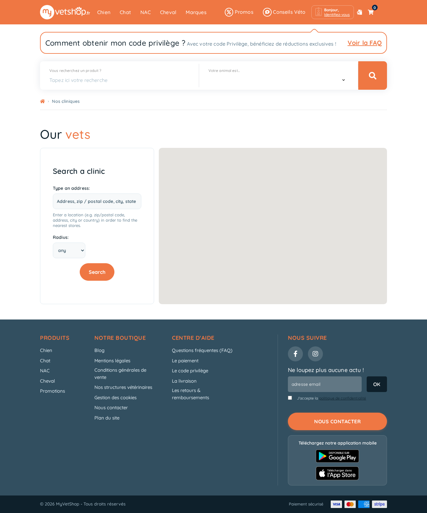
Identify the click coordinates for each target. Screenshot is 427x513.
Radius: (60, 237)
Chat (125, 12)
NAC (145, 12)
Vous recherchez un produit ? (75, 70)
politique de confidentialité (342, 398)
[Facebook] (295, 353)
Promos (243, 12)
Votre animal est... (224, 70)
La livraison (184, 381)
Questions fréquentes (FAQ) (202, 350)
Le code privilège (190, 371)
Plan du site (106, 418)
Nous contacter (111, 407)
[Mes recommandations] (359, 12)
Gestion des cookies (115, 397)
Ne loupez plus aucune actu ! (326, 370)
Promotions (52, 391)
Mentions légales (112, 361)
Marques (196, 12)
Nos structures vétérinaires (123, 387)
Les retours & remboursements (190, 393)
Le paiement (185, 361)
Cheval (168, 12)
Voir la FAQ (365, 43)
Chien (103, 12)
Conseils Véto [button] (289, 12)
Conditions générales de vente (120, 373)
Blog (99, 350)
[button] (332, 12)
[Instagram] (315, 353)
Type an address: (71, 188)
